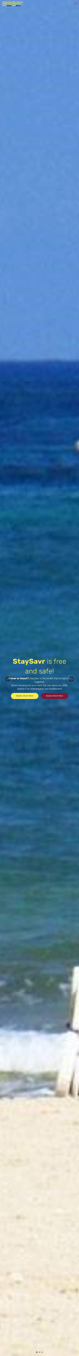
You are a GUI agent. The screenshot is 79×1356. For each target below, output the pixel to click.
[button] (7, 679)
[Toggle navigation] (75, 3)
